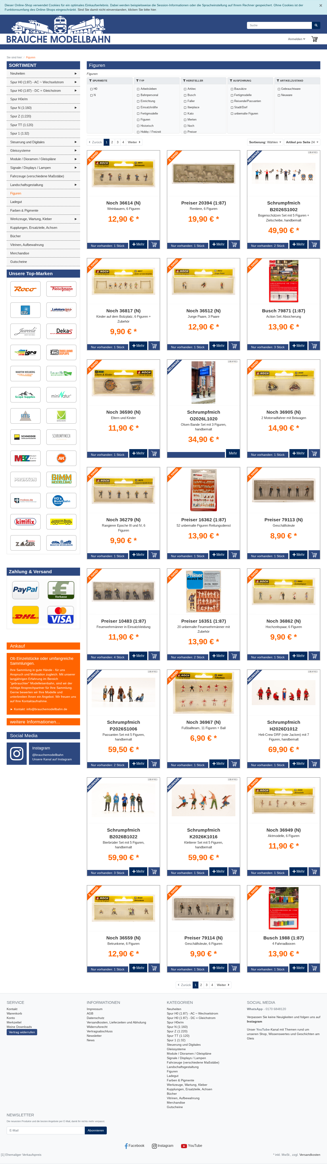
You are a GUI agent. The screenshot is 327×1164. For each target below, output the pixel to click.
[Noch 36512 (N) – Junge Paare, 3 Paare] (203, 281)
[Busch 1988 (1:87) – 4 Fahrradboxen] (283, 908)
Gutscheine (175, 1107)
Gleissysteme (176, 1049)
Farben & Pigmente (180, 1080)
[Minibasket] (314, 39)
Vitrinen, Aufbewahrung (183, 1098)
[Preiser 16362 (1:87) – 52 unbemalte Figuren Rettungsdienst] (203, 490)
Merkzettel (14, 1022)
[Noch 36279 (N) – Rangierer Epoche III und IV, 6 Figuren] (123, 490)
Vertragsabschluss (100, 1031)
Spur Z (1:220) (177, 1031)
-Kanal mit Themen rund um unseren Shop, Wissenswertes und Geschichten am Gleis (283, 1034)
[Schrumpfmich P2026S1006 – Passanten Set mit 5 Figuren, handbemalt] (123, 692)
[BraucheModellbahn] (70, 29)
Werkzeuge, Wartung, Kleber (187, 1084)
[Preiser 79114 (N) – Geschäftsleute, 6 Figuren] (203, 908)
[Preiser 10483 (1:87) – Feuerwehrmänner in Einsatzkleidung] (123, 591)
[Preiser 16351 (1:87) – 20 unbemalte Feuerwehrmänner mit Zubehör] (203, 591)
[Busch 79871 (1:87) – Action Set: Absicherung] (284, 281)
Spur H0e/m (175, 1022)
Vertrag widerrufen (22, 1032)
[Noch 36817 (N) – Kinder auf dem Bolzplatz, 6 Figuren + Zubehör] (123, 281)
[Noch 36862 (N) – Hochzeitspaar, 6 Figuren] (283, 591)
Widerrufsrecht (97, 1027)
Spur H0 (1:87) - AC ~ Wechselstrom (192, 1013)
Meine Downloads (19, 1027)
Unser (251, 1029)
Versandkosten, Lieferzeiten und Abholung (116, 1022)
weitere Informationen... (35, 721)
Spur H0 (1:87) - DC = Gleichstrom (191, 1018)
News (91, 1040)
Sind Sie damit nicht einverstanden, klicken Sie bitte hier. (117, 9)
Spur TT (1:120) (178, 1035)
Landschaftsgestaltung (183, 1067)
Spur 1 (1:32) (176, 1040)
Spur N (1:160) (177, 1027)
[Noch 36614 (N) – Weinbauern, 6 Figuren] (123, 173)
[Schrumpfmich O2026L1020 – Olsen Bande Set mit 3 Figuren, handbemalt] (203, 382)
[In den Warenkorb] (154, 244)
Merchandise (176, 1102)
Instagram (254, 1021)
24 (301, 142)
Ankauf (17, 645)
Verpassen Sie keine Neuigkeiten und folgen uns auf (283, 1017)
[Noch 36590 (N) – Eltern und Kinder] (123, 382)
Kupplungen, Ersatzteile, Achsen (189, 1089)
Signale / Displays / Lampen (186, 1058)
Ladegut (172, 1076)
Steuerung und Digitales (184, 1044)
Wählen (264, 142)
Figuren (172, 1071)
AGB (90, 1013)
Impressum (95, 1009)
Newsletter (94, 1035)
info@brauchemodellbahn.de (46, 709)
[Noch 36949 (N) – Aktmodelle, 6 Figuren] (283, 800)
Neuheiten (174, 1009)
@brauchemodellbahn (47, 755)
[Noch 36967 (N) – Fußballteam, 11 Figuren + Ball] (203, 692)
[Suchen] (316, 25)
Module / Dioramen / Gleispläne (189, 1053)
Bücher (172, 1093)
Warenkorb (14, 1013)
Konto (11, 1018)
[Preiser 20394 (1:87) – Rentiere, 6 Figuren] (203, 173)
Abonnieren (96, 1130)
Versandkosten (309, 1154)
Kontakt (12, 1009)
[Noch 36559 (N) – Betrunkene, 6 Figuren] (123, 908)
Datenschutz (95, 1018)
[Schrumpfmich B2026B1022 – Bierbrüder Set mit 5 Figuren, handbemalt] (123, 800)
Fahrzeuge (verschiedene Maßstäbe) (193, 1062)
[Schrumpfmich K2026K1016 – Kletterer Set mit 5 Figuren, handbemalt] (203, 800)
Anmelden (295, 39)
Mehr (138, 244)
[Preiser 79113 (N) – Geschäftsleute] (283, 490)
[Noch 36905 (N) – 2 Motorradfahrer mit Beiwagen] (283, 382)
